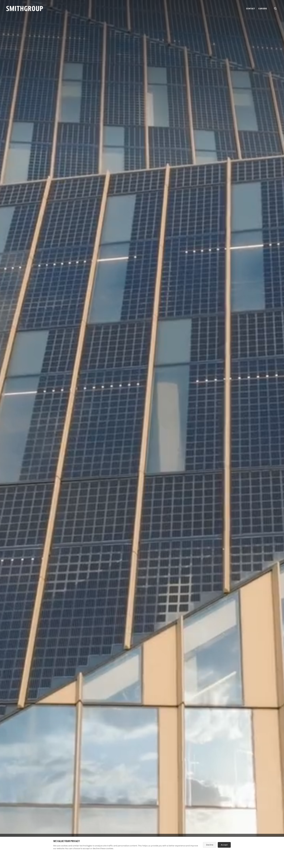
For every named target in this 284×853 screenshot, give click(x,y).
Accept (224, 845)
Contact (250, 8)
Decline (209, 845)
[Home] (24, 8)
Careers (262, 8)
